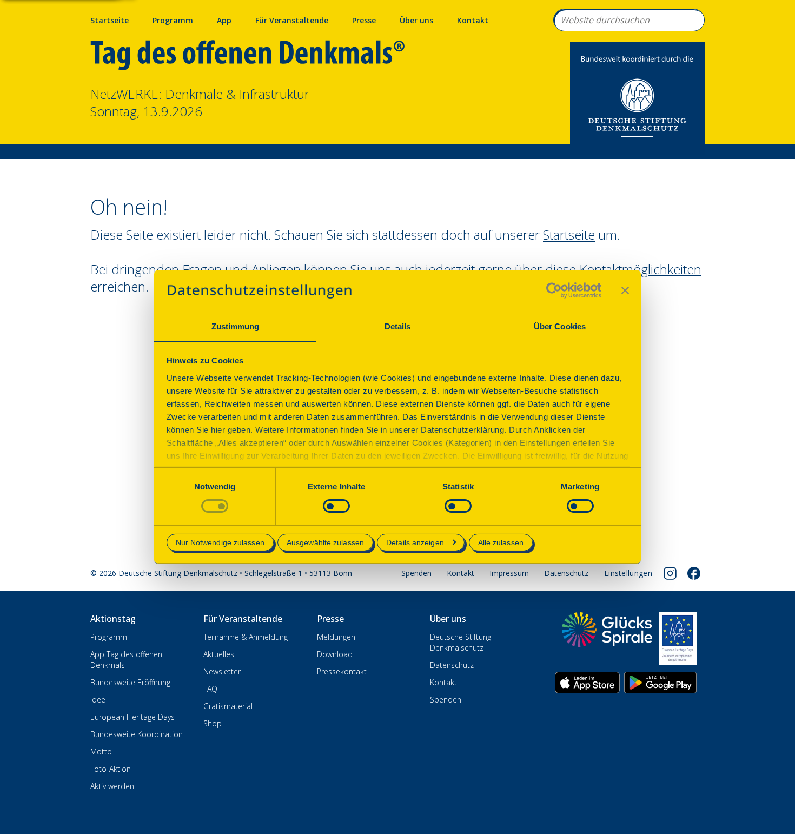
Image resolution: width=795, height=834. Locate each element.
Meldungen (336, 637)
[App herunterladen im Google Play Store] (660, 682)
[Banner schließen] (625, 290)
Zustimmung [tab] (235, 326)
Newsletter (222, 671)
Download (335, 654)
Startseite (109, 20)
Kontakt (472, 20)
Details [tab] (398, 326)
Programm (173, 20)
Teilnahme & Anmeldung (245, 637)
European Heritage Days (132, 717)
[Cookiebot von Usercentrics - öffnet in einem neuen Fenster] (554, 290)
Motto (101, 751)
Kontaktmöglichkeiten (640, 269)
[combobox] (629, 20)
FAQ (210, 689)
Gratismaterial (228, 706)
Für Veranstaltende (291, 20)
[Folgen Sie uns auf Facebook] (693, 573)
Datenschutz (566, 573)
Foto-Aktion (110, 769)
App (224, 20)
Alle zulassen (501, 542)
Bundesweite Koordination (136, 734)
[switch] (336, 506)
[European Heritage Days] (678, 638)
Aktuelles (218, 654)
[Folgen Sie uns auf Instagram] (670, 573)
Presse (364, 20)
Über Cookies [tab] (560, 326)
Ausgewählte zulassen (325, 542)
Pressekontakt (342, 671)
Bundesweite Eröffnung (130, 682)
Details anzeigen (415, 542)
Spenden (416, 573)
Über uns (416, 20)
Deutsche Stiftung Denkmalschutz (460, 642)
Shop (212, 723)
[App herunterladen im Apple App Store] (587, 682)
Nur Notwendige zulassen (220, 542)
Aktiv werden (112, 786)
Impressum (509, 573)
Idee (97, 699)
